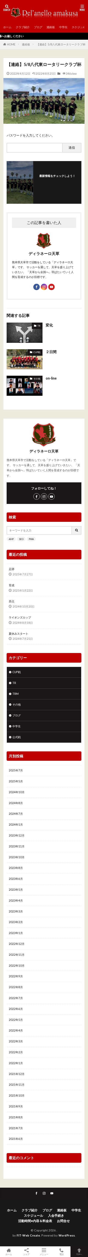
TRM (15, 693)
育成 (11, 585)
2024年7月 (16, 813)
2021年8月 (16, 1117)
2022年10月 (17, 965)
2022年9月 (16, 976)
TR (38, 325)
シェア (26, 1254)
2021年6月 (16, 1139)
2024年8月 (16, 803)
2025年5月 (16, 781)
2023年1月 (16, 933)
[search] (76, 530)
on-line (51, 378)
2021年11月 (17, 1084)
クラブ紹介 (23, 27)
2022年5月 (16, 1019)
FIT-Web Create (28, 1235)
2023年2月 (16, 922)
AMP (11, 539)
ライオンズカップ (20, 617)
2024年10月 (17, 792)
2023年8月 (16, 868)
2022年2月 (16, 1052)
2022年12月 (17, 944)
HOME (11, 44)
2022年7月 (16, 998)
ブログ (38, 27)
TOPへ (79, 1254)
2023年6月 (16, 878)
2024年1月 (16, 824)
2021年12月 (17, 1074)
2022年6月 (16, 1009)
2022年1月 (16, 1063)
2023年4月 (16, 900)
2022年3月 (16, 1041)
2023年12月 (17, 835)
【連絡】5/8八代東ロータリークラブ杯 (61, 44)
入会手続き (56, 1215)
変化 (49, 325)
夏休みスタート (18, 633)
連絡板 (51, 27)
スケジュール (33, 1215)
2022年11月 (17, 954)
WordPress (67, 1235)
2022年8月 (16, 987)
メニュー (44, 1254)
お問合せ (63, 1221)
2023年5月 (16, 889)
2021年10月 (17, 1095)
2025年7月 (16, 770)
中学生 (63, 27)
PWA (31, 539)
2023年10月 (17, 857)
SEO (21, 539)
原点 (11, 601)
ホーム (7, 27)
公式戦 (16, 737)
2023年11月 (17, 846)
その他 (36, 378)
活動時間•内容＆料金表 (35, 1221)
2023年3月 (16, 911)
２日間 (51, 352)
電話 (61, 1254)
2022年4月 (16, 1030)
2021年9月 (16, 1106)
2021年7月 (16, 1128)
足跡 (11, 569)
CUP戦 (36, 352)
